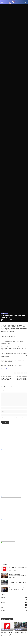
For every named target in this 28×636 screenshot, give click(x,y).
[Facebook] (15, 373)
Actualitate (4, 313)
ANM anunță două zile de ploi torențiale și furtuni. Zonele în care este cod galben (18, 581)
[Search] (25, 2)
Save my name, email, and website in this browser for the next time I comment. (13, 418)
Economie (3, 599)
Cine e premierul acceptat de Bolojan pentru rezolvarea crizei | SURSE (17, 588)
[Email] (25, 373)
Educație (3, 602)
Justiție (2, 605)
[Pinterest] (22, 373)
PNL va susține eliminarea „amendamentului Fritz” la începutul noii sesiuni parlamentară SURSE (17, 575)
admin (4, 319)
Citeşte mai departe (5, 368)
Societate (3, 610)
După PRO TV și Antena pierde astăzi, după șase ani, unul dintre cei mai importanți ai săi (18, 569)
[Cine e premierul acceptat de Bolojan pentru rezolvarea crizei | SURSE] (4, 589)
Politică (2, 607)
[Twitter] (18, 373)
